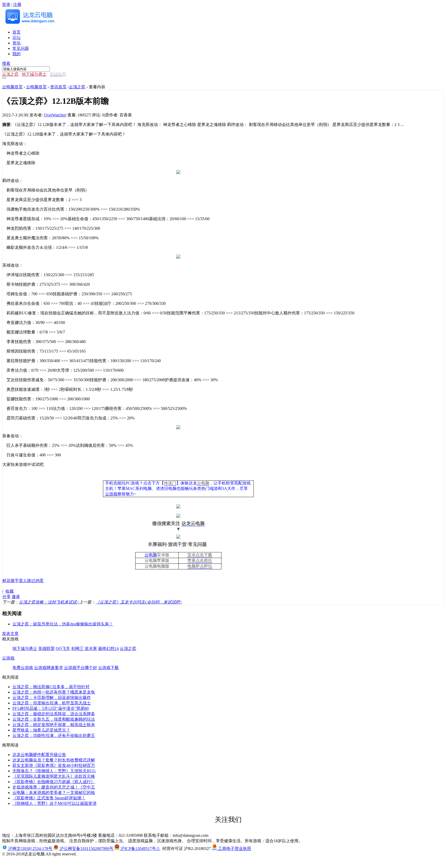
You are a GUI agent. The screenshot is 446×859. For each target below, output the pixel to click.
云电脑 (203, 483)
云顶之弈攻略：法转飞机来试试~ (49, 602)
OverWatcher (55, 115)
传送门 (170, 483)
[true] (4, 78)
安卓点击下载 (199, 555)
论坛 (16, 37)
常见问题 (20, 48)
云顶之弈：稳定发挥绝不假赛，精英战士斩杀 (53, 724)
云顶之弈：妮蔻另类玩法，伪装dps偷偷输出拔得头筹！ (62, 624)
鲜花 (6, 580)
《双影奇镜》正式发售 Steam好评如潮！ (48, 798)
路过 (31, 580)
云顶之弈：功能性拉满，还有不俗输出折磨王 (53, 735)
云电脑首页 (12, 87)
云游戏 (111, 494)
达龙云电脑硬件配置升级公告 (39, 754)
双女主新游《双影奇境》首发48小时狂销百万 (53, 765)
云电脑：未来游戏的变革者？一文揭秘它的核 (53, 792)
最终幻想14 (108, 648)
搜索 (6, 63)
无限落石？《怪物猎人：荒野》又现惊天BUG (54, 771)
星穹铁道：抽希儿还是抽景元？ (41, 730)
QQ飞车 (63, 648)
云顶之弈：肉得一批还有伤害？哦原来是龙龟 (53, 692)
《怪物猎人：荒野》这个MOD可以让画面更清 (54, 803)
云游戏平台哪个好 (80, 667)
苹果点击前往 (199, 560)
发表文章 (10, 633)
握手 (15, 580)
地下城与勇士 (24, 648)
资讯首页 (58, 87)
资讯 (16, 43)
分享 (6, 596)
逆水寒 (91, 648)
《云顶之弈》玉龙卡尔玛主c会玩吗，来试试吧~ (138, 602)
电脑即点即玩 (199, 566)
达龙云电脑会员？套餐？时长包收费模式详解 (53, 760)
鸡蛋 (39, 580)
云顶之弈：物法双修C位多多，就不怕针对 (51, 687)
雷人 (23, 580)
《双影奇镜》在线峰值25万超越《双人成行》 (53, 782)
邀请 (16, 596)
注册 (17, 4)
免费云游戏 (22, 667)
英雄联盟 (46, 648)
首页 (16, 32)
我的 (16, 54)
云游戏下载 (108, 667)
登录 (6, 4)
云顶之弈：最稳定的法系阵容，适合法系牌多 (53, 714)
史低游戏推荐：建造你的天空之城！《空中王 (53, 787)
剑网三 (77, 648)
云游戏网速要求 (48, 667)
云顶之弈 (77, 87)
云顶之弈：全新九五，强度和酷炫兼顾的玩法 (53, 719)
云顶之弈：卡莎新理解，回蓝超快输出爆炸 (51, 697)
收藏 (9, 591)
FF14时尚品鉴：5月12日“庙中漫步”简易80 (50, 708)
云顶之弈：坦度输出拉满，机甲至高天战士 (51, 703)
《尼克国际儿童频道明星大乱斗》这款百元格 (53, 776)
